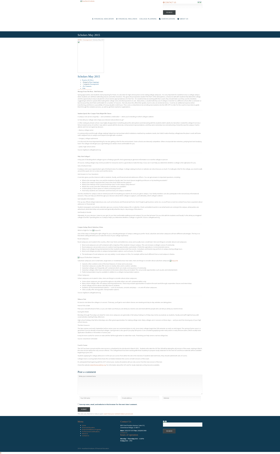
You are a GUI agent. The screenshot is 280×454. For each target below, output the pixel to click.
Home (84, 425)
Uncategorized (87, 40)
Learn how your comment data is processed (118, 414)
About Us (183, 19)
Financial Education (104, 19)
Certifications (168, 19)
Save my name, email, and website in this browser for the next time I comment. (108, 404)
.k (93, 365)
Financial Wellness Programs (91, 429)
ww (91, 365)
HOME (80, 40)
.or (104, 365)
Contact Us (85, 436)
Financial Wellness (127, 19)
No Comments (87, 86)
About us (85, 434)
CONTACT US (170, 2)
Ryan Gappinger (94, 82)
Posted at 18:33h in (88, 80)
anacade (98, 365)
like (83, 88)
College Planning (148, 19)
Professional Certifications (91, 432)
